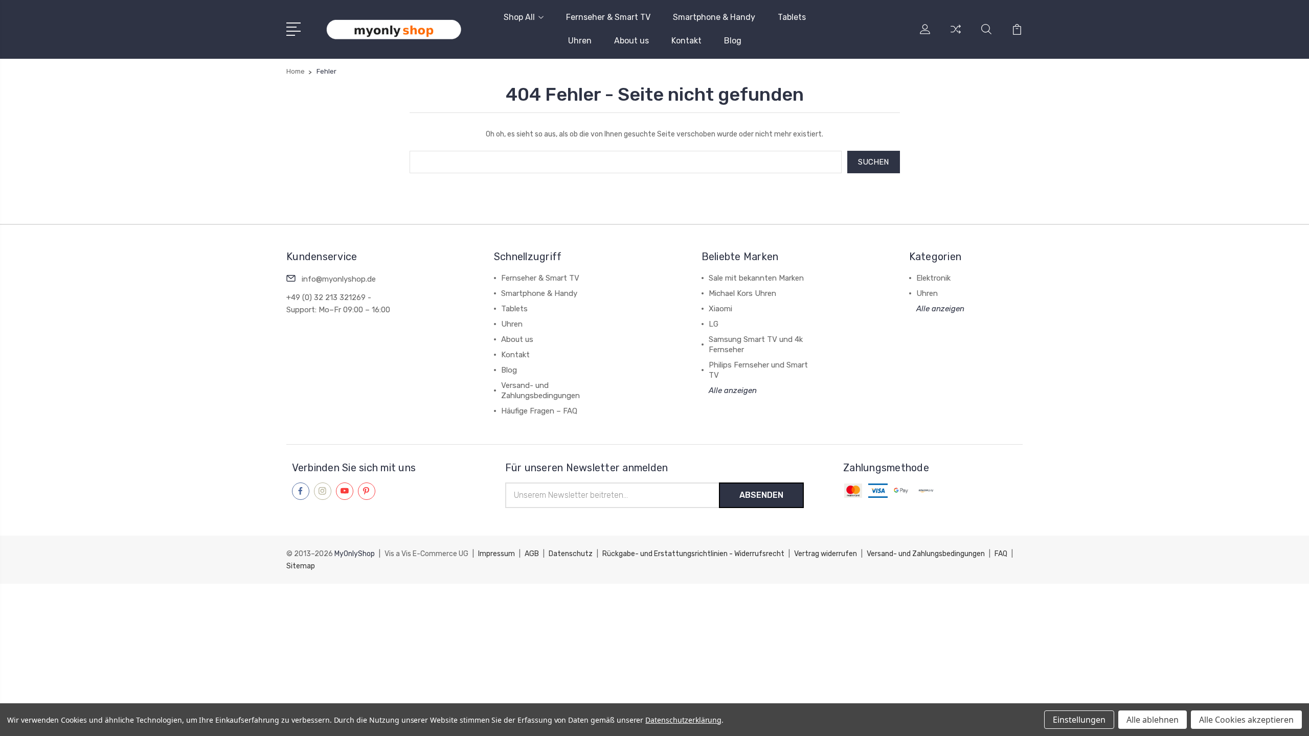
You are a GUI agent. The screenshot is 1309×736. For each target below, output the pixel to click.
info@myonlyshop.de (339, 279)
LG (713, 324)
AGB (532, 553)
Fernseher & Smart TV (608, 17)
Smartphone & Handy (714, 17)
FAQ (1002, 553)
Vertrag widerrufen (826, 553)
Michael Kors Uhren (742, 293)
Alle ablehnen (1152, 719)
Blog (732, 40)
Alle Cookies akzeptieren (1246, 719)
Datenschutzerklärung (683, 720)
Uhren (580, 40)
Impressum (497, 553)
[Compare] (955, 35)
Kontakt (686, 40)
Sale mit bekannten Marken (756, 278)
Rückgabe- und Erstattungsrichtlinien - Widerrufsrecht (694, 553)
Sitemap (300, 566)
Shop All (519, 17)
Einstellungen (1079, 719)
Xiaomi (720, 308)
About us (631, 40)
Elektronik (933, 278)
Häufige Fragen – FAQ (539, 411)
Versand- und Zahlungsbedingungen (926, 553)
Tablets (792, 17)
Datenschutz (571, 553)
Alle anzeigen (733, 390)
